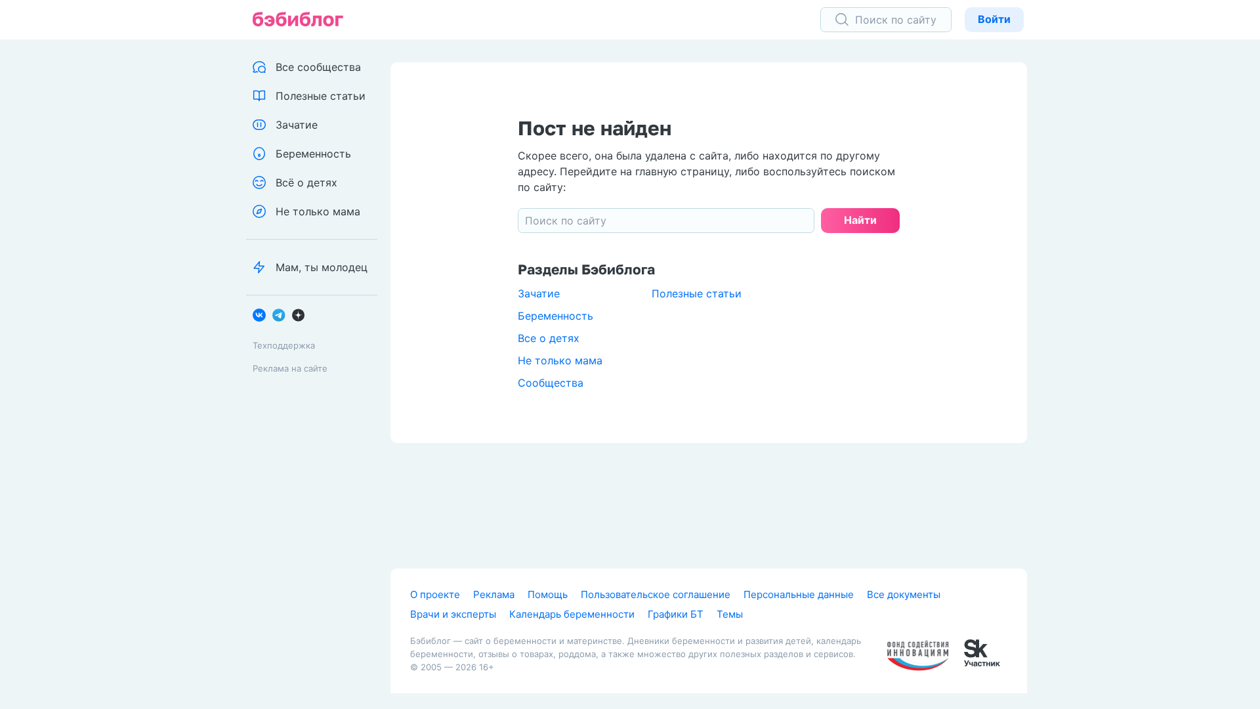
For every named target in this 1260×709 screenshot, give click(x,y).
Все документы (903, 594)
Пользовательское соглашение (655, 594)
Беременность (555, 315)
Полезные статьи (697, 293)
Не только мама (560, 360)
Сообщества (550, 382)
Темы (730, 614)
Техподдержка (284, 345)
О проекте (435, 594)
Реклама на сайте (290, 368)
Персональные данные (799, 594)
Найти (860, 219)
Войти (994, 19)
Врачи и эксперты (453, 614)
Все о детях (548, 338)
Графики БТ (676, 614)
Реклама (493, 594)
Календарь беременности (572, 614)
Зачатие (539, 293)
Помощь (548, 594)
